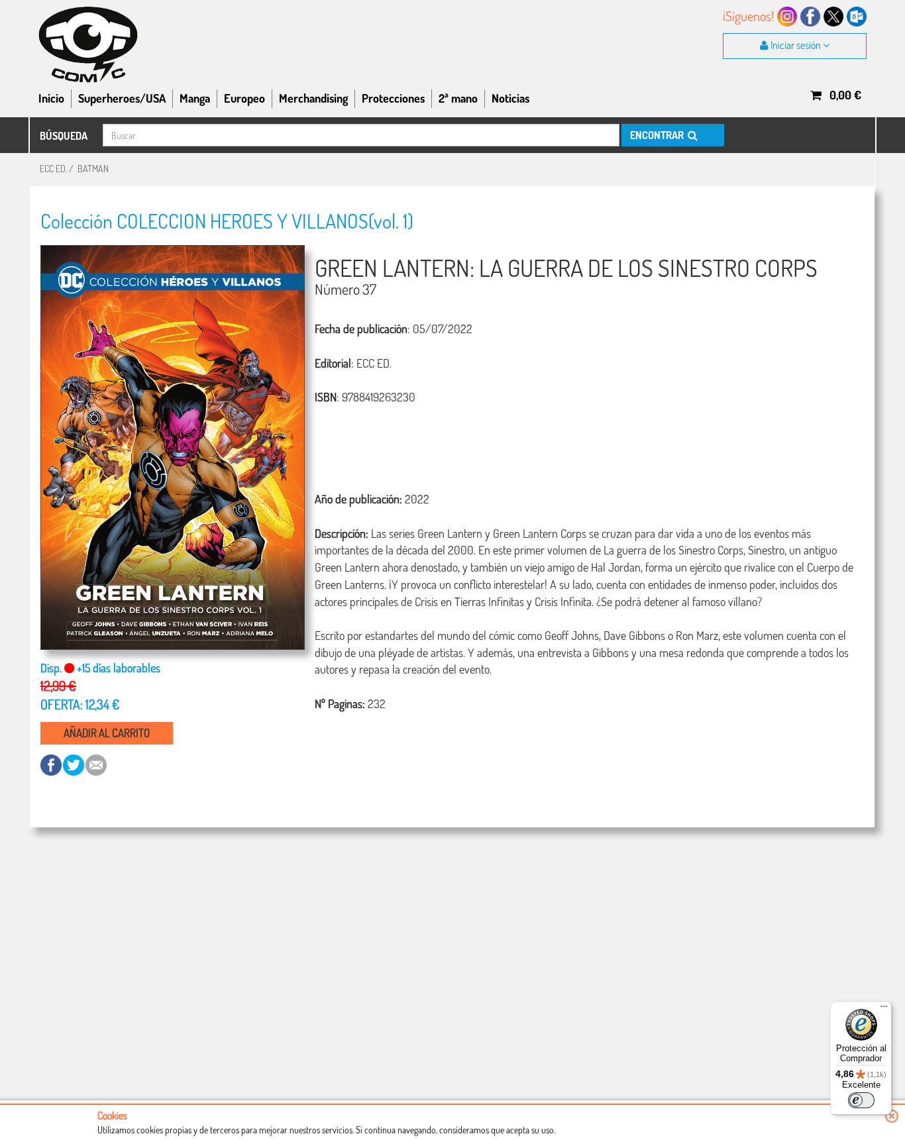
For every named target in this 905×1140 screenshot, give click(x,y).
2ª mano (458, 98)
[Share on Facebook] (51, 764)
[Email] (96, 764)
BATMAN (93, 168)
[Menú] (884, 1009)
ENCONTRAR (658, 135)
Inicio (51, 98)
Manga (195, 98)
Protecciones (393, 98)
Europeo (244, 98)
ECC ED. (53, 168)
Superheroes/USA (122, 98)
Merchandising (313, 98)
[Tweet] (74, 764)
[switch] (861, 1100)
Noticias (510, 98)
